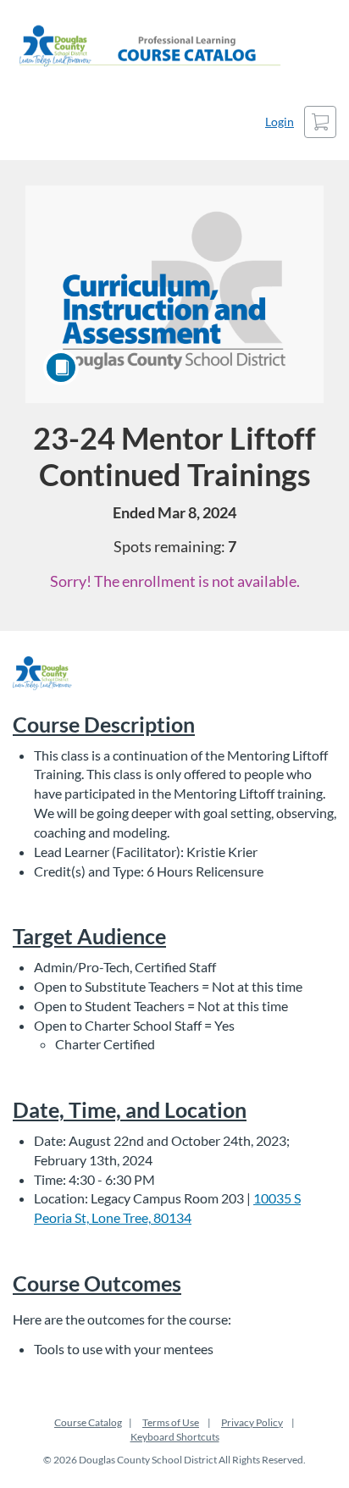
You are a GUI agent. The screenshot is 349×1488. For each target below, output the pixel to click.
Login (279, 121)
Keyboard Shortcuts (174, 1436)
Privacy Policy (252, 1422)
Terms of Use (170, 1422)
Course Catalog (88, 1422)
